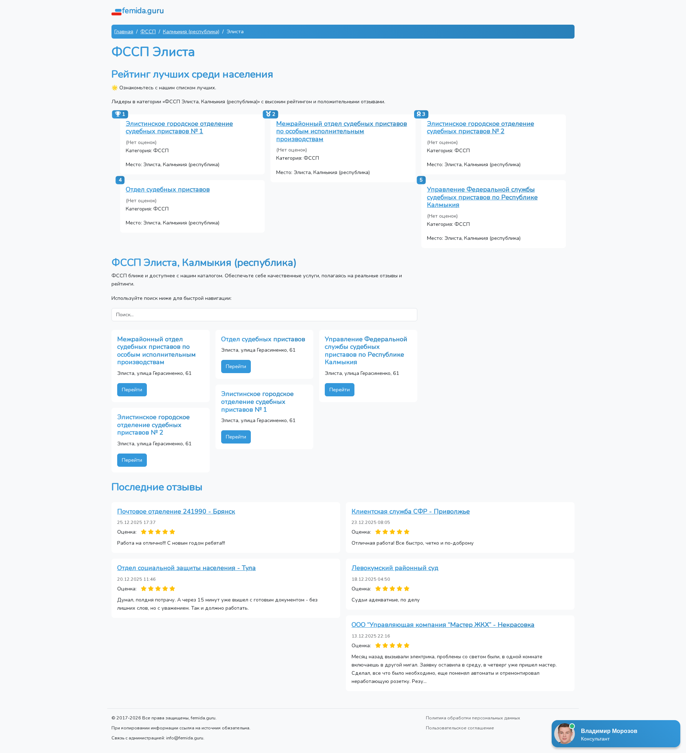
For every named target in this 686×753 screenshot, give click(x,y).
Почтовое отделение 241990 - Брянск (176, 511)
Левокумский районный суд (395, 568)
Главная (123, 31)
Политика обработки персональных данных (473, 718)
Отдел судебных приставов (168, 189)
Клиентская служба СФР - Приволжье (411, 511)
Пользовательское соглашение (460, 728)
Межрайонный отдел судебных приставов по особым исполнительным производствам (341, 131)
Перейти (132, 389)
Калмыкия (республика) (191, 31)
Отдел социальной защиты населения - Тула (186, 568)
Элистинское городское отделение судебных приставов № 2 (480, 127)
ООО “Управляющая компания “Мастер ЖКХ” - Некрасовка (443, 624)
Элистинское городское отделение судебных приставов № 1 (179, 127)
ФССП (148, 31)
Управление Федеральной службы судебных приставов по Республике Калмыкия (482, 197)
